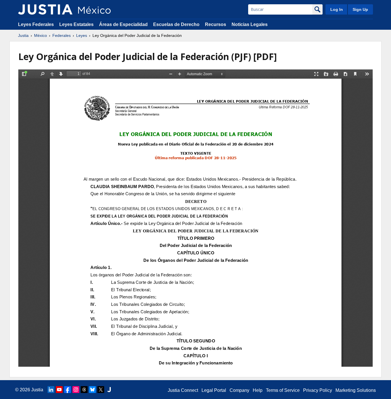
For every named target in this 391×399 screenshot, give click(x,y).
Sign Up (360, 9)
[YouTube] (59, 389)
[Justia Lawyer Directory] (109, 389)
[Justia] (45, 9)
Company (239, 390)
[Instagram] (75, 389)
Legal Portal (214, 390)
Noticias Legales (250, 24)
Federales (61, 35)
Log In (336, 9)
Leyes (81, 35)
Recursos (215, 24)
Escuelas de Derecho (176, 24)
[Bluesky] (92, 389)
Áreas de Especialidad (123, 24)
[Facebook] (67, 389)
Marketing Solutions (355, 390)
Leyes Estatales (76, 24)
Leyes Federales (36, 24)
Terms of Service (283, 390)
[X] (100, 389)
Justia (23, 35)
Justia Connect (183, 390)
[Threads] (84, 389)
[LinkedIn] (51, 389)
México (40, 35)
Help (257, 390)
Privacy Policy (317, 390)
